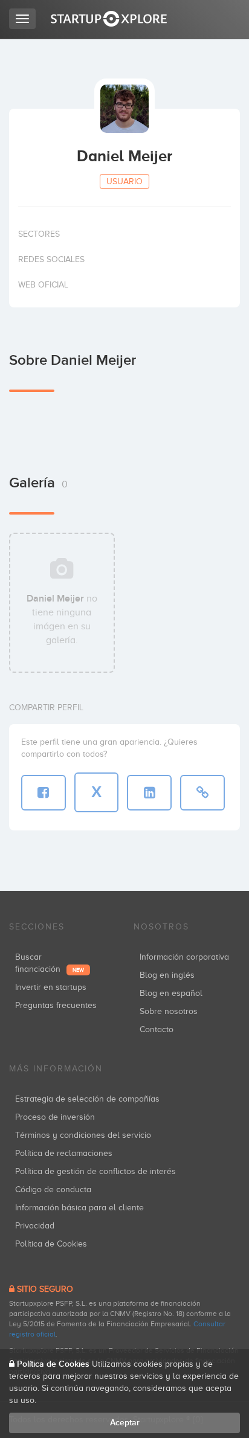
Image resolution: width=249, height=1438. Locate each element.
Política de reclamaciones (63, 1153)
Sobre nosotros (169, 1011)
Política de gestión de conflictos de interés (95, 1171)
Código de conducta (53, 1189)
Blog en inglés (167, 975)
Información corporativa (184, 956)
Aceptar (125, 1422)
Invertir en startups (50, 987)
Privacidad (34, 1225)
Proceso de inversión (55, 1117)
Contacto (156, 1029)
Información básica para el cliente (79, 1207)
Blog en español (171, 993)
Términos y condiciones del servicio (83, 1135)
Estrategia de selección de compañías (87, 1098)
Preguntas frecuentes (56, 1005)
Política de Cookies (51, 1243)
